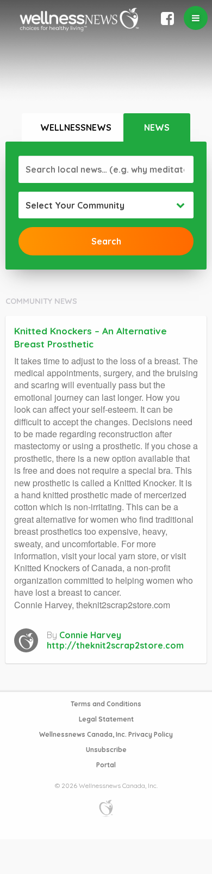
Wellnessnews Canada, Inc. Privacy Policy (106, 734)
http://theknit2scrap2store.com (115, 645)
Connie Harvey (90, 634)
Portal (106, 765)
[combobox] (106, 205)
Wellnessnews (75, 127)
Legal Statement (106, 719)
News (157, 127)
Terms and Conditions (106, 704)
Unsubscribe (106, 749)
